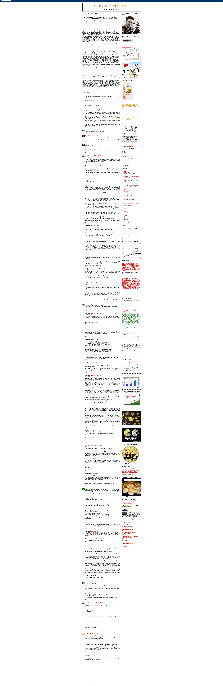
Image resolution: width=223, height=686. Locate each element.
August (125, 212)
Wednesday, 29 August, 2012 (92, 633)
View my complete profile (127, 522)
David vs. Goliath (127, 206)
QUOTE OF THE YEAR (128, 195)
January (125, 222)
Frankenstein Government (128, 529)
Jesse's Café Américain (127, 534)
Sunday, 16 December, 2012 (92, 653)
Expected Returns (126, 527)
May (125, 216)
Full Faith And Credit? (128, 191)
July (125, 214)
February (126, 220)
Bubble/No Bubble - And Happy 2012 (130, 173)
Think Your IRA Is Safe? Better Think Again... (92, 14)
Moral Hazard (126, 196)
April (125, 218)
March (125, 219)
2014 (124, 167)
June (125, 215)
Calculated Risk (126, 524)
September (126, 211)
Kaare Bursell (88, 445)
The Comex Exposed (127, 181)
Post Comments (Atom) (92, 681)
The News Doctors (126, 541)
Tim (86, 653)
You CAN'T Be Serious (128, 205)
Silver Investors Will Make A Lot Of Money (131, 194)
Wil (85, 256)
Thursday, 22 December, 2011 (96, 100)
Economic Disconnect (127, 526)
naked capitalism (126, 538)
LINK (118, 46)
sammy (86, 304)
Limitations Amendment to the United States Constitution (130, 537)
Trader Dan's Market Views (128, 543)
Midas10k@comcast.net (126, 152)
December (126, 172)
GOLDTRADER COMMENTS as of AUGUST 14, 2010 (129, 533)
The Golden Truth (111, 6)
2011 (124, 171)
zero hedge (125, 546)
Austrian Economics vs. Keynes (129, 199)
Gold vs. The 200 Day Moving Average (131, 185)
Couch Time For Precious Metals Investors (131, 176)
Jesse (86, 135)
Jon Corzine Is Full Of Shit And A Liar (130, 198)
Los (86, 633)
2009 (124, 225)
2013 (124, 168)
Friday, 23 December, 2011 (95, 473)
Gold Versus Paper (126, 530)
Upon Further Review (127, 192)
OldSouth (125, 540)
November (126, 208)
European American (89, 407)
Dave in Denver (88, 155)
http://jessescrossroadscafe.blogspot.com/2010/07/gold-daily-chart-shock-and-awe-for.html (131, 294)
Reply (86, 97)
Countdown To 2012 (127, 177)
